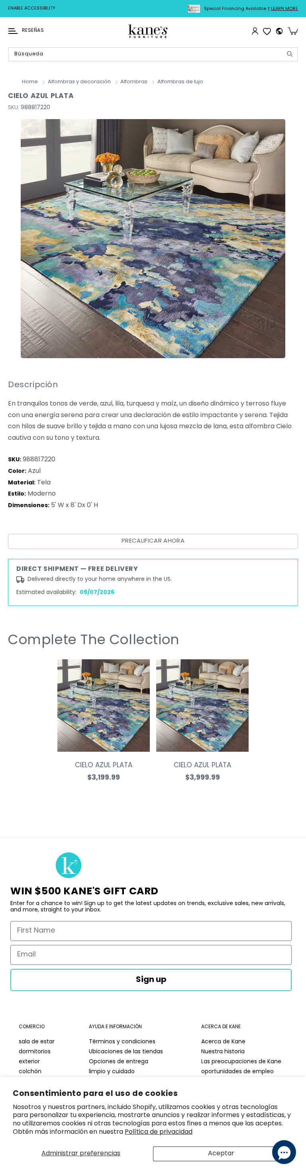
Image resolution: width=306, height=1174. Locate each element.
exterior (29, 1062)
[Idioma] (279, 31)
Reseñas (33, 30)
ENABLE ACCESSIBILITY (31, 8)
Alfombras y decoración (79, 81)
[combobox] (153, 54)
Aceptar (221, 1153)
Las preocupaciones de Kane (241, 1062)
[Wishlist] (267, 31)
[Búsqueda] (290, 54)
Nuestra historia (223, 1052)
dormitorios (35, 1052)
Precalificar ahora (153, 541)
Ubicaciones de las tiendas (126, 1052)
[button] (13, 31)
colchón (30, 1072)
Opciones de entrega (118, 1062)
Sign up (151, 980)
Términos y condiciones (122, 1042)
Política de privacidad (158, 1132)
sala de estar (37, 1042)
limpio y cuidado (112, 1072)
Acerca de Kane (223, 1042)
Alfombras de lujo (180, 81)
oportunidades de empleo (237, 1072)
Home (30, 81)
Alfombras (133, 81)
